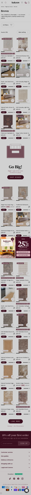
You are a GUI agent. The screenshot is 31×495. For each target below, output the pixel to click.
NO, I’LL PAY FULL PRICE (23, 255)
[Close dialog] (30, 237)
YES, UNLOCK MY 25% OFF (23, 252)
